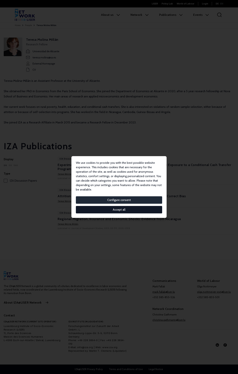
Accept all (119, 209)
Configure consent (119, 200)
